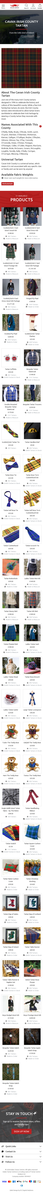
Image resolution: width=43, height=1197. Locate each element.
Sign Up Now (21, 1131)
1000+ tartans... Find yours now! (21, 1)
